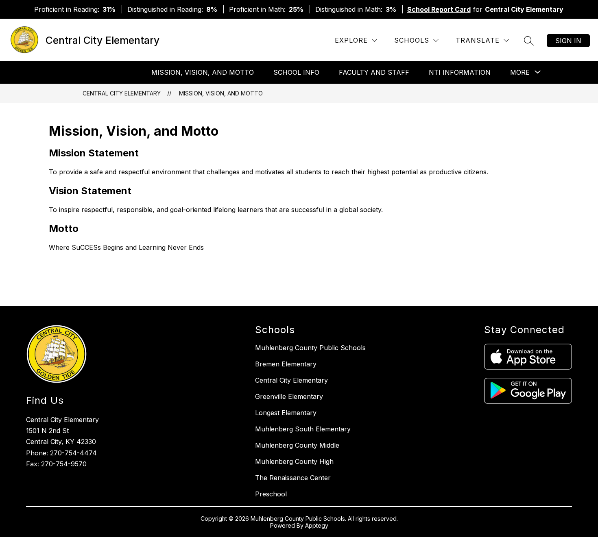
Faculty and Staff (374, 72)
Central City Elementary (122, 93)
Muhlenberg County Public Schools (310, 348)
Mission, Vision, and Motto (202, 72)
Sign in (568, 41)
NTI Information (460, 72)
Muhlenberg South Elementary (303, 429)
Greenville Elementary (289, 396)
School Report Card (439, 9)
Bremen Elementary (285, 364)
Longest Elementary (285, 413)
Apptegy (316, 525)
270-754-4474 (73, 453)
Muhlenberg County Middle (297, 445)
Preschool (271, 494)
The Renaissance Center (293, 478)
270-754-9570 (64, 464)
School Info (296, 72)
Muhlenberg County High (294, 461)
